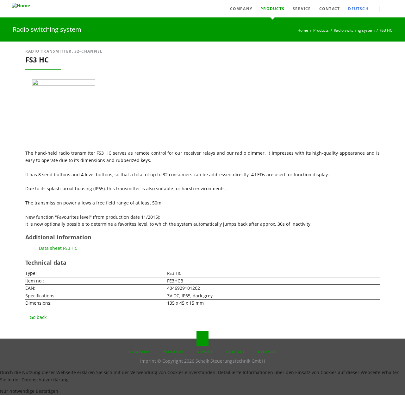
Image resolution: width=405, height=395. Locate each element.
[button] (18, 391)
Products (321, 30)
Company (139, 351)
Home (302, 30)
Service (205, 351)
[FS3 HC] (63, 84)
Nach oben (202, 338)
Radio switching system (354, 30)
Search (390, 8)
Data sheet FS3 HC (58, 248)
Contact (235, 351)
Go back (38, 317)
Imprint (148, 361)
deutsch (267, 351)
